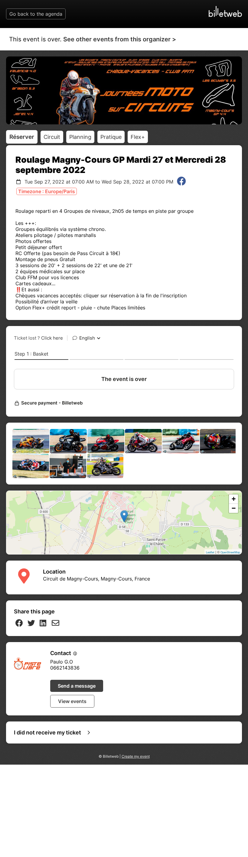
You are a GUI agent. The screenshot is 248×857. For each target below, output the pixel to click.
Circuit (52, 137)
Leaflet (210, 552)
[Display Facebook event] (181, 182)
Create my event (136, 756)
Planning (80, 137)
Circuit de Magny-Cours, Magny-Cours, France (96, 579)
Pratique (111, 137)
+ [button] (234, 499)
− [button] (234, 508)
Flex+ (138, 137)
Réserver (21, 136)
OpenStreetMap (230, 552)
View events (72, 701)
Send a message (77, 686)
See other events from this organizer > (119, 39)
